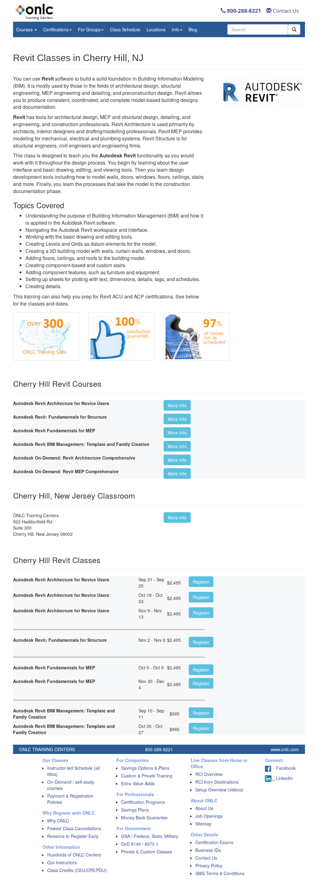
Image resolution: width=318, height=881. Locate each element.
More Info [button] (177, 405)
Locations (156, 29)
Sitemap (203, 824)
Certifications (56, 29)
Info (175, 29)
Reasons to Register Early (72, 836)
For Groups (89, 29)
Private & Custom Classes (146, 851)
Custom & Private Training (146, 776)
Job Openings (209, 816)
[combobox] (257, 29)
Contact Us (285, 10)
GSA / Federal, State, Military (149, 836)
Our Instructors (62, 862)
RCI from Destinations (216, 782)
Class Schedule (125, 29)
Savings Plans (135, 810)
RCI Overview (208, 774)
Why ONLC (58, 820)
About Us (204, 808)
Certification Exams (214, 842)
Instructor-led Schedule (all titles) (73, 771)
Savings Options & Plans (145, 768)
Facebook (283, 768)
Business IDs (208, 850)
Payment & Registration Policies (70, 799)
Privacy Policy (208, 865)
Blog (193, 29)
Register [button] (201, 582)
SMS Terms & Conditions (219, 873)
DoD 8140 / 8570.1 (139, 844)
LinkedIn (284, 778)
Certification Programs (143, 802)
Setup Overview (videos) (219, 789)
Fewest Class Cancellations (74, 828)
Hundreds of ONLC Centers (74, 855)
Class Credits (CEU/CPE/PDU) (77, 870)
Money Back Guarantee (144, 817)
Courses (25, 29)
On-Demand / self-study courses (70, 785)
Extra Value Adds (138, 783)
